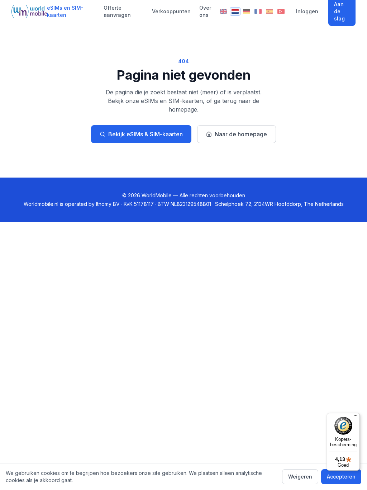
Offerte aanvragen (117, 11)
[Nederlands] (235, 11)
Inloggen (307, 11)
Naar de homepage (241, 134)
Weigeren (300, 476)
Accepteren (341, 476)
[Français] (258, 11)
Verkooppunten (171, 11)
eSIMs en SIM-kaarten (65, 11)
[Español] (269, 11)
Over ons (205, 11)
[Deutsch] (247, 11)
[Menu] (355, 417)
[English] (224, 11)
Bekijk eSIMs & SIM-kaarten (145, 134)
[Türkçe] (281, 11)
